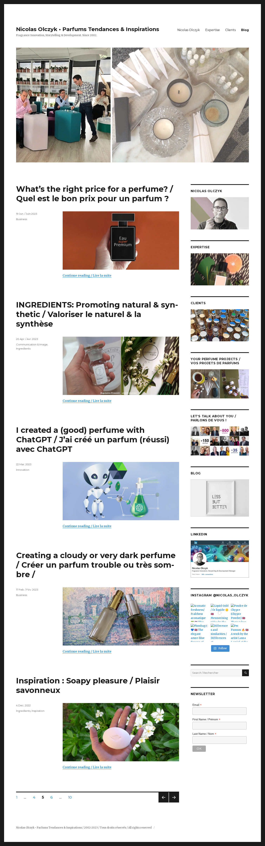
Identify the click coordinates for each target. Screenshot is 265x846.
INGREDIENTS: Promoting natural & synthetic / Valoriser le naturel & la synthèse (97, 314)
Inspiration (38, 710)
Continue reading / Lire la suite (87, 275)
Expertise (212, 30)
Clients (230, 30)
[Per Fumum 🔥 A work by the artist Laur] (240, 633)
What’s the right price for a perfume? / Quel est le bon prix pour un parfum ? (94, 193)
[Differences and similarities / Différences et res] (220, 633)
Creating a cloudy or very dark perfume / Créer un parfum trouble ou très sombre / (96, 565)
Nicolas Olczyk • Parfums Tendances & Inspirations (87, 29)
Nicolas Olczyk (188, 30)
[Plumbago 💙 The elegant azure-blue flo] (200, 633)
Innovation (22, 469)
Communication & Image (32, 344)
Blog (245, 30)
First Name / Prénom (206, 719)
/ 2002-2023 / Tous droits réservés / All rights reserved (117, 827)
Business (21, 219)
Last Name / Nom (204, 734)
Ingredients (23, 348)
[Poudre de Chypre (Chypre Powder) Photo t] (240, 613)
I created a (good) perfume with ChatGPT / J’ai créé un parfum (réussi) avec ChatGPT (92, 439)
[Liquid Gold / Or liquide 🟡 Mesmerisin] (220, 613)
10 (71, 797)
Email (197, 705)
